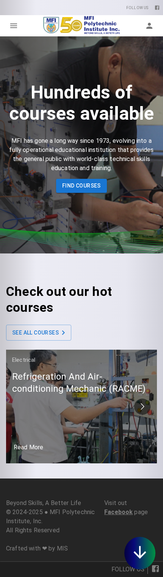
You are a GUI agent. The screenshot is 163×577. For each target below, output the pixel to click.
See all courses (35, 333)
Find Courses (81, 186)
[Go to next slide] (142, 407)
